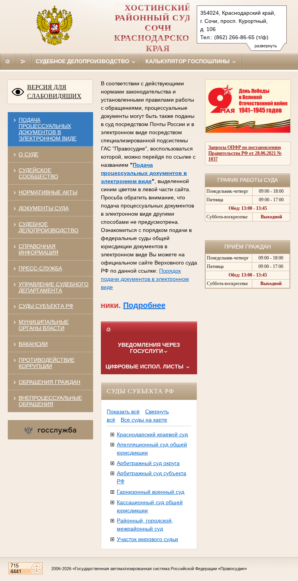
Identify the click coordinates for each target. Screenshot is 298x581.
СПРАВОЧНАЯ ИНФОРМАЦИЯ (38, 249)
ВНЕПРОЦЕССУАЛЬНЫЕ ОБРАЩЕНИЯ (50, 401)
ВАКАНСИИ (33, 344)
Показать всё (123, 411)
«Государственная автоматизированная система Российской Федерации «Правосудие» (160, 568)
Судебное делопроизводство (83, 61)
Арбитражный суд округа (148, 463)
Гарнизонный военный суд (150, 492)
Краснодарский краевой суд (152, 434)
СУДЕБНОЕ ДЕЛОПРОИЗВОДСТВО (48, 227)
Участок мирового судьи (147, 539)
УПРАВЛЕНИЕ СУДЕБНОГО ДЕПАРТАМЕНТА (53, 287)
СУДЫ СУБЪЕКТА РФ (46, 306)
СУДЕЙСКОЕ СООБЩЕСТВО (38, 173)
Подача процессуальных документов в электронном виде (47, 129)
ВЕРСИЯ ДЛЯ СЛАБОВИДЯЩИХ (54, 91)
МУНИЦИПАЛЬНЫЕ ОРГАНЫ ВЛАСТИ (44, 325)
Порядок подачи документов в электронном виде (145, 279)
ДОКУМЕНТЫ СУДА (44, 208)
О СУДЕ (28, 154)
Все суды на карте (144, 420)
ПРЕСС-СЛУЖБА (40, 268)
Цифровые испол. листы (145, 366)
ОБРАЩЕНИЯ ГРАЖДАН (49, 382)
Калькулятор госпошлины (188, 61)
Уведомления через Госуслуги (149, 348)
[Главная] (8, 61)
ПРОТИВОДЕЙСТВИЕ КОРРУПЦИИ (46, 363)
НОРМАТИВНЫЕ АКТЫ (48, 192)
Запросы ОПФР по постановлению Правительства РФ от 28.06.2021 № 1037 (245, 153)
